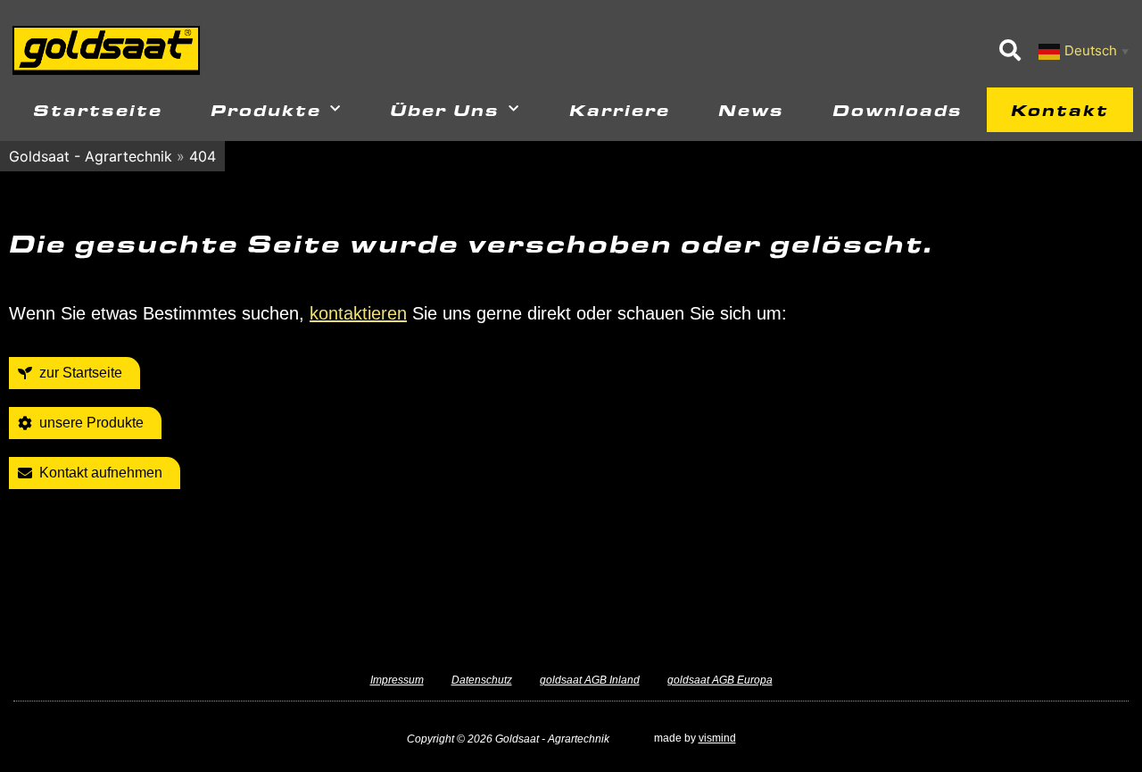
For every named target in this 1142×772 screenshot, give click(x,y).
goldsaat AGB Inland (590, 680)
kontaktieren (358, 313)
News (751, 109)
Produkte (266, 109)
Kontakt (1060, 109)
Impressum (397, 680)
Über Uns (445, 109)
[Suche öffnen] (1010, 50)
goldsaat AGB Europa (720, 680)
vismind (717, 738)
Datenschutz (481, 680)
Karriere (619, 109)
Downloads (897, 109)
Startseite (97, 109)
